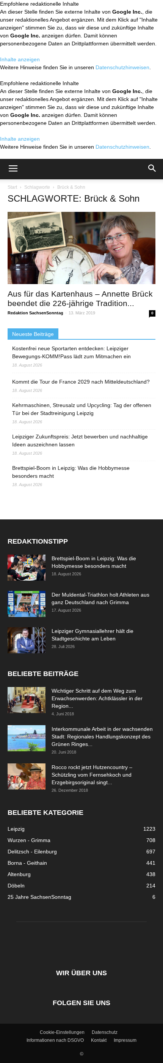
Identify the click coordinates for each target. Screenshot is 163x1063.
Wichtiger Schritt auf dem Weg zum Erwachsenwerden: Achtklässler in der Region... (97, 698)
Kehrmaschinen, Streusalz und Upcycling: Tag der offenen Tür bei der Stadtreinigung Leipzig (81, 409)
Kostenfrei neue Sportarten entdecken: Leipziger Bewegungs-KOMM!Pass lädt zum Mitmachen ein (71, 352)
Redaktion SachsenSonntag (35, 313)
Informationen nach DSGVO (55, 1040)
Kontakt (99, 1040)
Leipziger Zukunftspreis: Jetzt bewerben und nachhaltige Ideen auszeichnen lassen (80, 441)
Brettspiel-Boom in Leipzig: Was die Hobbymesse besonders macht (71, 472)
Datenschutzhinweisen (122, 67)
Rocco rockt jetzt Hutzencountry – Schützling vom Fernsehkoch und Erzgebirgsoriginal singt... (92, 774)
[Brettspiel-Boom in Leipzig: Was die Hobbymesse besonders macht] (26, 568)
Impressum (125, 1040)
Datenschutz (105, 1032)
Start (12, 187)
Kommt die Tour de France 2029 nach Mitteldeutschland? (81, 382)
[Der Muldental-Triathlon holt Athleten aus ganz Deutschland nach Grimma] (26, 604)
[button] (152, 169)
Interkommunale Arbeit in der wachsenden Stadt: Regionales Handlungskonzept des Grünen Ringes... (102, 736)
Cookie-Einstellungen (62, 1032)
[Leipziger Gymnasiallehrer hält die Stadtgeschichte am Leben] (26, 640)
